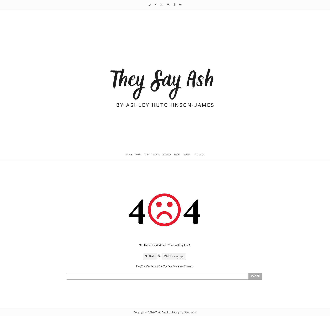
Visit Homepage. (174, 256)
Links (177, 154)
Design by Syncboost (184, 312)
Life (147, 154)
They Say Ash (163, 312)
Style (139, 154)
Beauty (167, 154)
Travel (156, 154)
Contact (199, 154)
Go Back (150, 256)
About (187, 154)
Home (129, 154)
